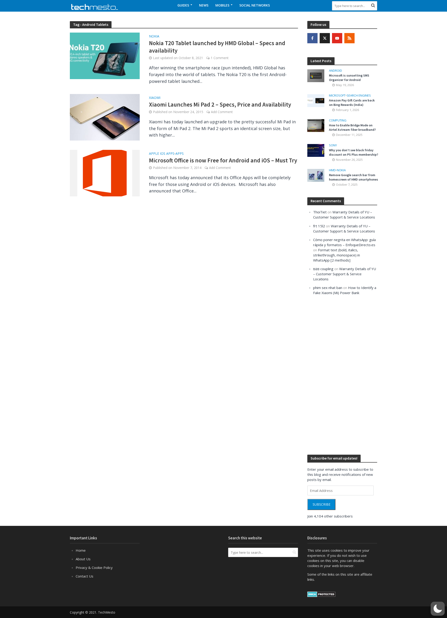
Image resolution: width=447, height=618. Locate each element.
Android (335, 71)
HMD (332, 170)
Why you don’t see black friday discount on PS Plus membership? (353, 152)
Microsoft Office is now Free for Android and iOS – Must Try (223, 160)
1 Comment (220, 58)
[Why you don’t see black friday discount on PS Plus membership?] (315, 150)
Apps (180, 154)
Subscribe (321, 504)
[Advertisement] (342, 374)
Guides (183, 5)
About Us (83, 559)
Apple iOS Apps (161, 154)
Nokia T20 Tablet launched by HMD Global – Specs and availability (217, 46)
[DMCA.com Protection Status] (321, 593)
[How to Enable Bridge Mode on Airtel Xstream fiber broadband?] (315, 125)
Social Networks (254, 5)
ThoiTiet (320, 212)
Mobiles (222, 5)
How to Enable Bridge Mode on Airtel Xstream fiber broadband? (352, 127)
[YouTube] (337, 38)
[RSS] (349, 38)
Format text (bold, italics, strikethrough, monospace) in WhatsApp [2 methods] (336, 255)
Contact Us (84, 576)
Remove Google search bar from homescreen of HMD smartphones (353, 177)
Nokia (154, 36)
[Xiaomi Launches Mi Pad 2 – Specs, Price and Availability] (105, 117)
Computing (337, 120)
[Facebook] (312, 38)
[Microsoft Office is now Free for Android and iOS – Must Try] (104, 172)
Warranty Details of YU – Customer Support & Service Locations (344, 273)
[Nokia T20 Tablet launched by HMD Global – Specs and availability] (105, 55)
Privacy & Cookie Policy (94, 567)
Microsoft (337, 95)
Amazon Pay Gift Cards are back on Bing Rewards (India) (352, 102)
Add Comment (222, 112)
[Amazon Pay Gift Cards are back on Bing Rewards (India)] (315, 100)
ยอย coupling (323, 268)
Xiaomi (154, 98)
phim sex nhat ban (327, 287)
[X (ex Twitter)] (325, 38)
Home (81, 550)
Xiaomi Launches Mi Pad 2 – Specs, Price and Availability (220, 104)
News (203, 5)
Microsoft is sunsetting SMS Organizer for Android (349, 77)
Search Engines (359, 95)
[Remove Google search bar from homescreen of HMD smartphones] (315, 175)
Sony (333, 145)
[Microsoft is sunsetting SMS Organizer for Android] (315, 75)
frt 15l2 (319, 226)
